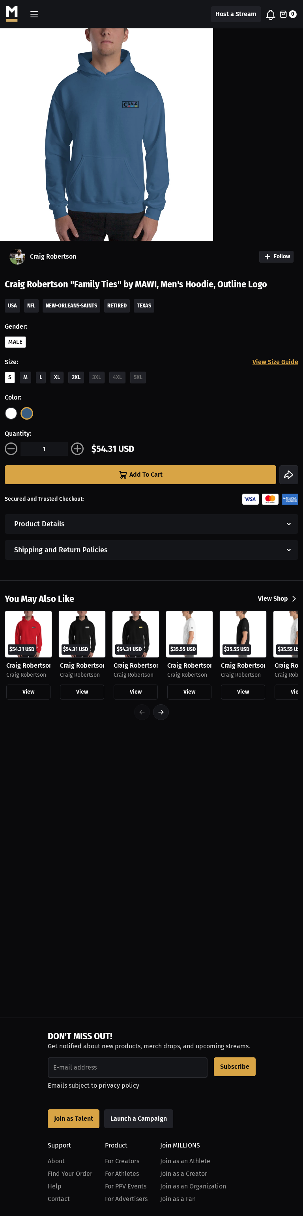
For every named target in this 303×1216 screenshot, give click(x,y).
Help (55, 1186)
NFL (31, 305)
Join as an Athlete (185, 1161)
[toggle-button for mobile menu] (34, 14)
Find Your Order (70, 1173)
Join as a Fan (178, 1199)
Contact (59, 1199)
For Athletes (122, 1173)
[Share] (288, 474)
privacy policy (119, 1085)
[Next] (161, 712)
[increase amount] (77, 448)
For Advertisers (126, 1199)
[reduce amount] (11, 448)
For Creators (122, 1161)
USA (12, 305)
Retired (117, 305)
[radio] (11, 413)
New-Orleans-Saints (71, 305)
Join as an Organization (193, 1186)
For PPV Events (125, 1186)
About (56, 1161)
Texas (144, 305)
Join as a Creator (183, 1173)
